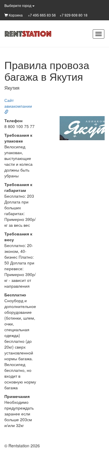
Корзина (15, 14)
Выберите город (18, 5)
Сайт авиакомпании (18, 103)
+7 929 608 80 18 (73, 14)
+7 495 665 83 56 (42, 14)
